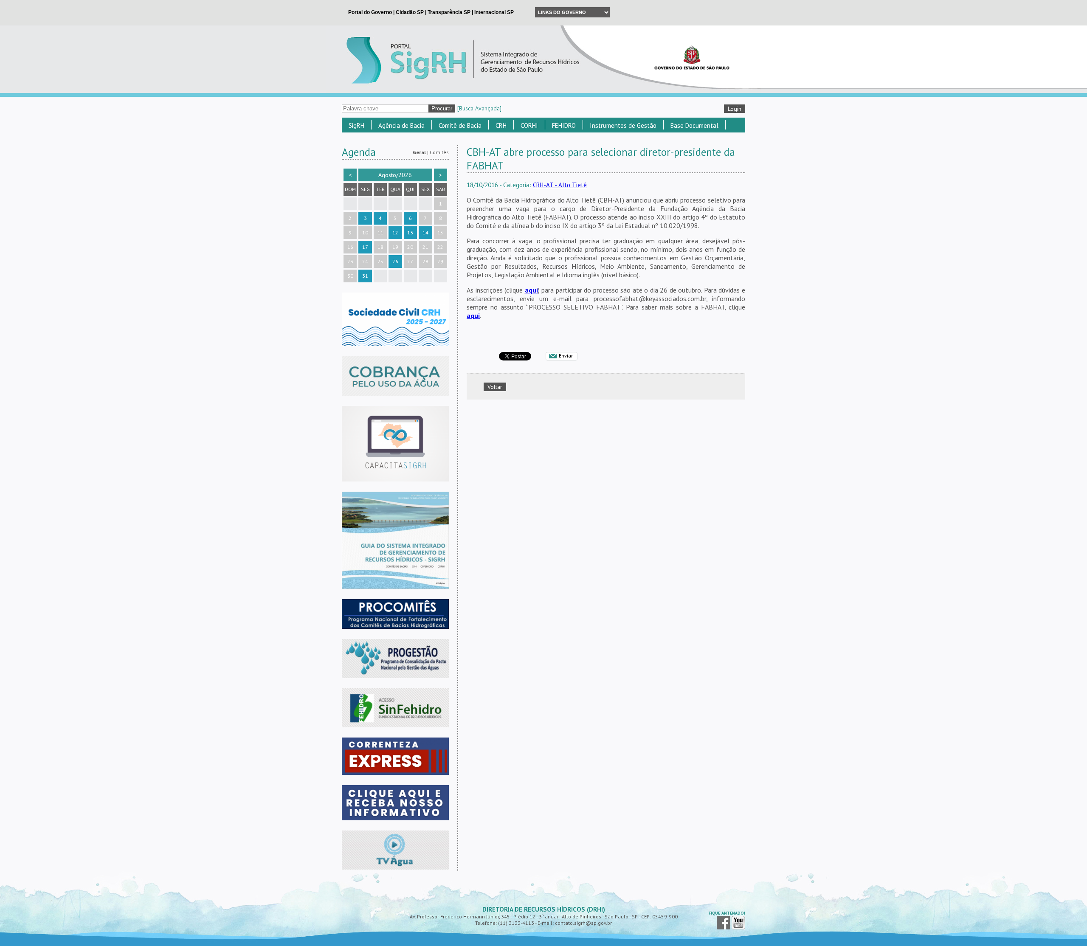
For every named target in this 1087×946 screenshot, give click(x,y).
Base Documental (694, 125)
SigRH (356, 125)
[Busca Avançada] (479, 108)
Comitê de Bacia (460, 125)
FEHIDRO (564, 125)
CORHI (529, 125)
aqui (531, 290)
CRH (501, 125)
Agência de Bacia (401, 125)
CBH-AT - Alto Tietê (560, 185)
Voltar (494, 387)
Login (734, 109)
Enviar (566, 355)
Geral (419, 152)
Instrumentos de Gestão (623, 125)
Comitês (439, 152)
